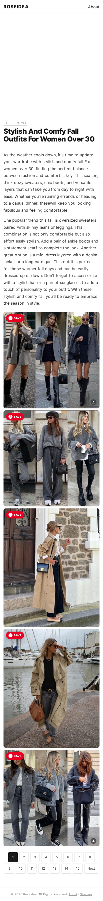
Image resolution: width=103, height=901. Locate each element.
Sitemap (86, 894)
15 (78, 868)
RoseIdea (16, 6)
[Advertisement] (51, 69)
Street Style (15, 123)
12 (43, 868)
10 (20, 868)
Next (91, 868)
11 (32, 868)
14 (66, 868)
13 (54, 868)
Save (18, 318)
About (94, 6)
